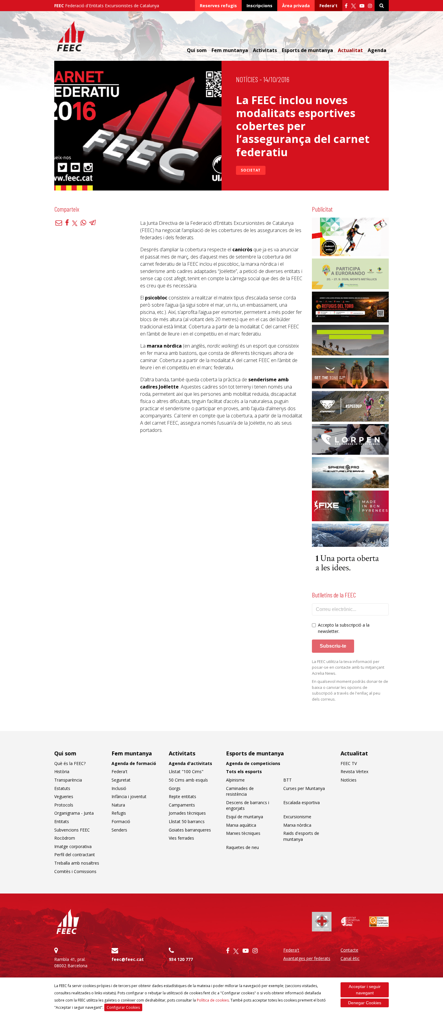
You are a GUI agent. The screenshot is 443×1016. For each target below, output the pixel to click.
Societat (251, 170)
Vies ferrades (181, 838)
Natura (118, 805)
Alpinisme (235, 780)
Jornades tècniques (187, 813)
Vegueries (63, 796)
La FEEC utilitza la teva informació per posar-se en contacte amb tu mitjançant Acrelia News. (348, 667)
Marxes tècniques (243, 833)
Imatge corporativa (73, 846)
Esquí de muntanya (244, 816)
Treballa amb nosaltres (76, 863)
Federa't (328, 5)
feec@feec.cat (128, 959)
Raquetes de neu (242, 847)
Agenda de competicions (253, 763)
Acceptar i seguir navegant (365, 989)
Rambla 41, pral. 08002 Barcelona (70, 962)
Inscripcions (259, 5)
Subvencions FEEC (72, 830)
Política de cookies (213, 1000)
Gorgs (175, 788)
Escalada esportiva (301, 802)
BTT (287, 780)
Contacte (349, 950)
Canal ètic (350, 958)
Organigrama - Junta (74, 813)
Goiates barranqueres (190, 830)
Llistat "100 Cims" (186, 771)
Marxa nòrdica (297, 825)
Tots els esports (244, 771)
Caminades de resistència (240, 791)
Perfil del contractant (74, 854)
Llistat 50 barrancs (187, 821)
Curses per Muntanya (304, 788)
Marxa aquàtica (241, 825)
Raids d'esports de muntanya (301, 836)
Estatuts (62, 788)
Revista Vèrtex (354, 771)
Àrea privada (296, 5)
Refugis (119, 813)
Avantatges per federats (306, 958)
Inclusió (119, 788)
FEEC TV (349, 763)
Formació (121, 821)
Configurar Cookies (123, 1007)
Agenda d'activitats (190, 763)
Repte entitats (182, 796)
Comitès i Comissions (75, 871)
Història (61, 771)
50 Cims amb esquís (188, 780)
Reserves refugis (218, 5)
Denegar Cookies (364, 1002)
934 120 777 (181, 959)
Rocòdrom (64, 838)
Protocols (63, 805)
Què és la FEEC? (70, 763)
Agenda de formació (134, 763)
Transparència (68, 780)
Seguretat (121, 780)
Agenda (377, 50)
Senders (119, 830)
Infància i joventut (129, 796)
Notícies (247, 79)
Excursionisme (297, 816)
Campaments (182, 805)
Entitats (61, 821)
